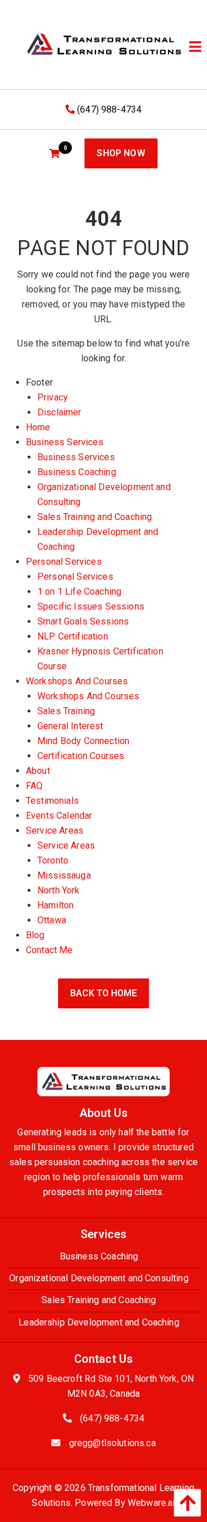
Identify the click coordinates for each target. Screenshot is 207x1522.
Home (38, 427)
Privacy (52, 397)
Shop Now (121, 153)
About (38, 770)
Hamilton (55, 905)
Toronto (52, 860)
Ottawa (51, 920)
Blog (35, 935)
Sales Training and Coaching (94, 516)
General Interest (70, 725)
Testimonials (52, 800)
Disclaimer (59, 412)
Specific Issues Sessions (90, 606)
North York (58, 890)
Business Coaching (76, 472)
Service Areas (54, 830)
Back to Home (103, 993)
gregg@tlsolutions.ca (112, 1443)
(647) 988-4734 (108, 109)
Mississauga (64, 875)
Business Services (64, 442)
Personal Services (64, 561)
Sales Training (66, 711)
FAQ (34, 785)
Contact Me (49, 950)
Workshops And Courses (77, 681)
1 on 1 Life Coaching (79, 591)
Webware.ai (151, 1502)
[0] (56, 154)
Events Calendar (59, 815)
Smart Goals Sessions (83, 621)
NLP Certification (72, 636)
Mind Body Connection (83, 740)
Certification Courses (80, 755)
